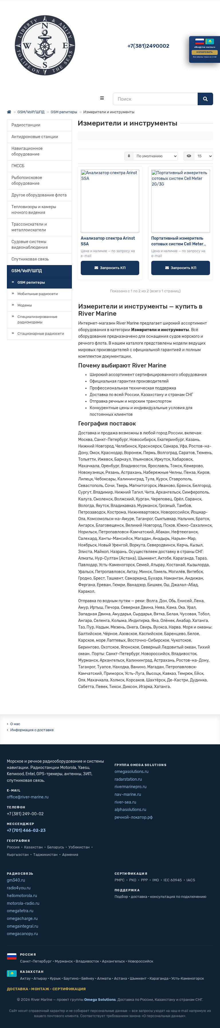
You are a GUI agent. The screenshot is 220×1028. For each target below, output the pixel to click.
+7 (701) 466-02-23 (26, 830)
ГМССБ (17, 166)
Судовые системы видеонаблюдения (29, 244)
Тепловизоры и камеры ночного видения (33, 209)
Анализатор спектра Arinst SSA (108, 241)
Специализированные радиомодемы (37, 319)
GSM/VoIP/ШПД (30, 112)
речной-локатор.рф (134, 817)
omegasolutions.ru (131, 771)
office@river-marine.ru (27, 797)
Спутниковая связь (30, 259)
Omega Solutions (100, 999)
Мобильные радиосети (37, 294)
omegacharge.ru (22, 918)
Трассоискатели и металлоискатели (29, 227)
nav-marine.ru (128, 794)
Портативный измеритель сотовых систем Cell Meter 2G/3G (177, 241)
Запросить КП (112, 268)
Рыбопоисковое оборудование (26, 180)
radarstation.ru (128, 779)
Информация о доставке (32, 730)
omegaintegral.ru (22, 926)
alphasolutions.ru (130, 809)
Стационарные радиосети (40, 333)
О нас (15, 724)
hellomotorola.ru (22, 895)
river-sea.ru (125, 802)
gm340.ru (16, 880)
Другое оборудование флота (39, 195)
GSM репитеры (64, 112)
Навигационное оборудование (27, 151)
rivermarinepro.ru (130, 786)
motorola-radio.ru (23, 903)
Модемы (24, 305)
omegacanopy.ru (22, 933)
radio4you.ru (18, 888)
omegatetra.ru (20, 910)
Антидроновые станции (34, 136)
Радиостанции (25, 125)
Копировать (205, 52)
